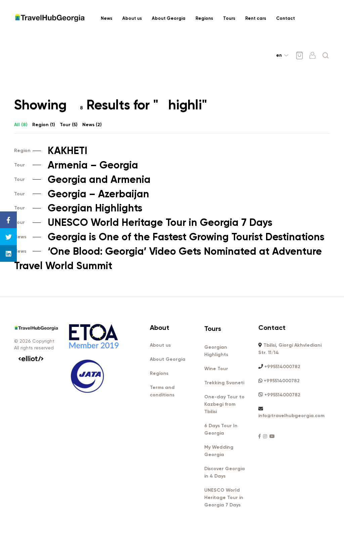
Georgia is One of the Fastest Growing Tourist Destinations (169, 237)
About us (132, 18)
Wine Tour (216, 369)
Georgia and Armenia (82, 180)
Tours (229, 18)
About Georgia (168, 18)
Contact (285, 18)
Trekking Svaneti (224, 383)
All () (21, 125)
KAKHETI (50, 151)
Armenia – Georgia (76, 165)
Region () (43, 125)
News (106, 18)
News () (92, 125)
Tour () (69, 125)
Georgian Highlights (78, 208)
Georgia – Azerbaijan (81, 194)
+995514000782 (282, 366)
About (159, 327)
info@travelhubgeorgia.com (291, 415)
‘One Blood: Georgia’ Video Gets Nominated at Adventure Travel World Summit (168, 258)
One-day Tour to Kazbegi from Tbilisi (224, 404)
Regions (204, 18)
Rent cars (255, 18)
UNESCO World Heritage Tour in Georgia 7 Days (143, 222)
